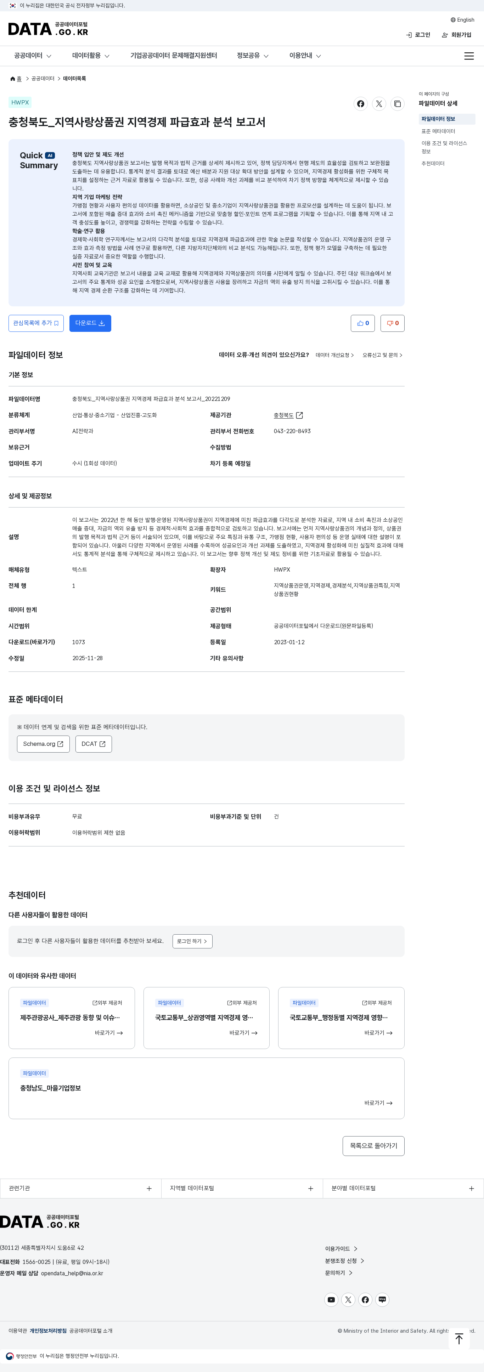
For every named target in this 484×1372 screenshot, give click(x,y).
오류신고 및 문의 (380, 355)
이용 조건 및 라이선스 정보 (444, 147)
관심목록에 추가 (32, 323)
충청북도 (284, 415)
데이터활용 (86, 55)
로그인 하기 (189, 941)
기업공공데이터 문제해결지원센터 (173, 55)
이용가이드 (338, 1249)
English (465, 20)
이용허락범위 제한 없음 (98, 832)
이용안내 (300, 55)
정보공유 (248, 55)
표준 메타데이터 (438, 131)
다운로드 (86, 323)
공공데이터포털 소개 (90, 1331)
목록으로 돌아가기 (373, 1146)
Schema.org (39, 743)
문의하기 (336, 1273)
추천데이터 (433, 163)
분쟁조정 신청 (342, 1261)
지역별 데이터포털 (192, 1188)
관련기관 (19, 1188)
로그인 (422, 35)
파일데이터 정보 (438, 119)
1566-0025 (37, 1262)
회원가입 (461, 35)
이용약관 (18, 1331)
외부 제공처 (110, 1003)
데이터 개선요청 (332, 355)
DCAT (89, 743)
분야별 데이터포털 (354, 1188)
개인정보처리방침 (48, 1331)
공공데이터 (28, 55)
